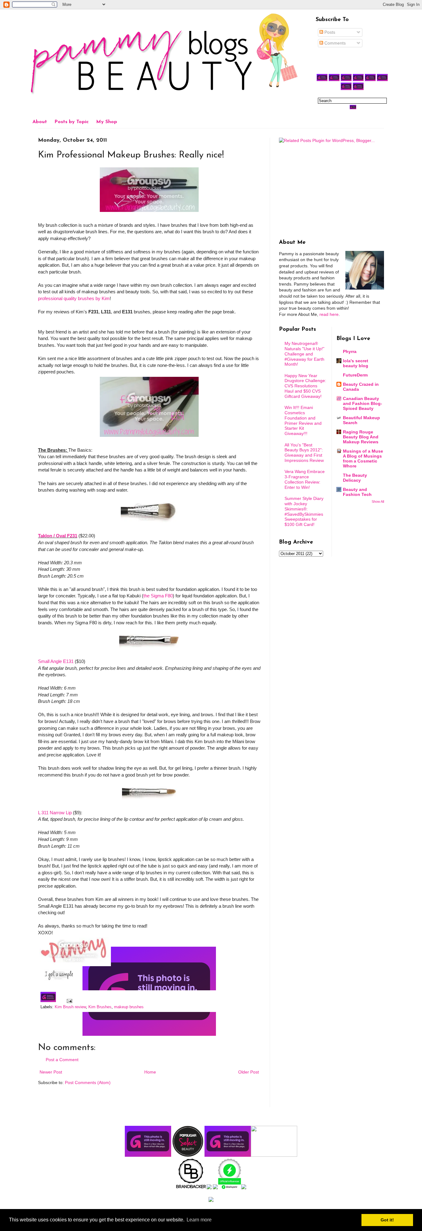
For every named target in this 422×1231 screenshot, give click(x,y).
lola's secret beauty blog (355, 363)
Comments (334, 43)
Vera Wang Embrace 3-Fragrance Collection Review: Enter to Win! (305, 479)
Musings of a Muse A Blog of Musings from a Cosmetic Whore (363, 458)
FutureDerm (355, 374)
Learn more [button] (199, 1219)
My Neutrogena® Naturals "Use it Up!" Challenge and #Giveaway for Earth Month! (304, 354)
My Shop (106, 121)
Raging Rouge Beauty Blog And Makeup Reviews (360, 436)
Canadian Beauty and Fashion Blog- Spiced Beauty (362, 403)
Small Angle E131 (56, 661)
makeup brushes (129, 1007)
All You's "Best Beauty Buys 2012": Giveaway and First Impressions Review (304, 452)
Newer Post (51, 1072)
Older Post (248, 1072)
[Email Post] (68, 1001)
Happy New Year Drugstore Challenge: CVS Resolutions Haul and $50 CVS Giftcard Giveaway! (305, 386)
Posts (329, 32)
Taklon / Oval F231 (57, 535)
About (39, 121)
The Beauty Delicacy (355, 478)
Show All (378, 501)
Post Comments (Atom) (88, 1082)
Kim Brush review (70, 1007)
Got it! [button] (387, 1219)
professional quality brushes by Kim (74, 298)
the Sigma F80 (158, 595)
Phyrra (350, 351)
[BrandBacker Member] (191, 1187)
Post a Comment (62, 1059)
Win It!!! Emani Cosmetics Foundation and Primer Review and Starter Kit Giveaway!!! (303, 420)
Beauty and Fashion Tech (357, 492)
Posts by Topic (71, 121)
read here (329, 314)
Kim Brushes (100, 1007)
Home (150, 1072)
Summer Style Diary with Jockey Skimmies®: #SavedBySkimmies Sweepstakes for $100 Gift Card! (304, 511)
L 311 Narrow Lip (55, 812)
